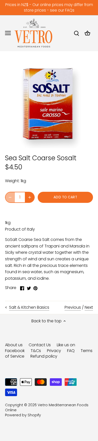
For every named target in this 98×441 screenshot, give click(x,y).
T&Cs (36, 351)
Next (89, 307)
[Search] (76, 33)
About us (14, 345)
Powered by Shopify (23, 415)
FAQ (71, 351)
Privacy (54, 351)
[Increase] (29, 197)
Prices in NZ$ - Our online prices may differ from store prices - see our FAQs (49, 7)
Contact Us (40, 345)
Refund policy (43, 356)
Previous (73, 307)
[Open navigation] (8, 33)
